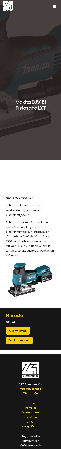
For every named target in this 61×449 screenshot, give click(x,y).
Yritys (31, 421)
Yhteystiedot (30, 426)
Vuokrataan (30, 412)
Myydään (30, 417)
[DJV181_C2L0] (30, 296)
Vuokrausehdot (19, 340)
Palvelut (30, 407)
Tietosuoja (30, 393)
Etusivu (31, 403)
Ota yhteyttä (18, 330)
